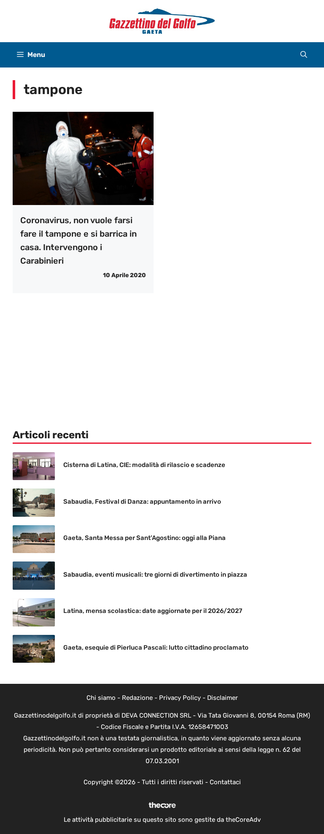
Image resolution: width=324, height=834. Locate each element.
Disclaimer (222, 698)
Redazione (137, 698)
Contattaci (225, 782)
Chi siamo (101, 698)
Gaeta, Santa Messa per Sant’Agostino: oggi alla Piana (144, 538)
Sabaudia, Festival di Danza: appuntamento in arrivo (142, 501)
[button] (304, 54)
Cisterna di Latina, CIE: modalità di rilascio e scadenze (144, 465)
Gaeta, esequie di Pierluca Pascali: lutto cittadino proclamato (155, 647)
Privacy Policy (180, 698)
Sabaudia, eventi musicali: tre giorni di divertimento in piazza (155, 574)
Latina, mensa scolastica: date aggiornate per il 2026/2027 (152, 611)
